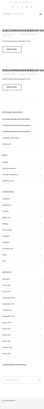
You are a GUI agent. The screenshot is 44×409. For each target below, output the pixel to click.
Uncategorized (32, 34)
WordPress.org (8, 181)
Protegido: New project (10, 138)
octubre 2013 (7, 310)
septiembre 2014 (8, 298)
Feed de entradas (9, 168)
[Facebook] (17, 7)
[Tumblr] (22, 7)
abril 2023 (6, 279)
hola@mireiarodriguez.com (23, 2)
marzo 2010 (6, 341)
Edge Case (6, 217)
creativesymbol (10, 400)
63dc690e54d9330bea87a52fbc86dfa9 (16, 119)
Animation (6, 199)
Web (4, 261)
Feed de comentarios (10, 174)
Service (13, 34)
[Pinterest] (31, 7)
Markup (5, 224)
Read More (12, 49)
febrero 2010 (7, 347)
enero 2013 (6, 329)
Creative (5, 211)
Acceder (5, 162)
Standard (5, 236)
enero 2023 (6, 285)
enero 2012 (6, 335)
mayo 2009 (6, 353)
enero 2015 (6, 291)
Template (5, 242)
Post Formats (7, 230)
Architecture (6, 205)
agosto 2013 (6, 322)
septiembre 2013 (8, 316)
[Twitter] (13, 7)
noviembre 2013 (8, 304)
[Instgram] (27, 7)
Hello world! (6, 144)
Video (4, 255)
